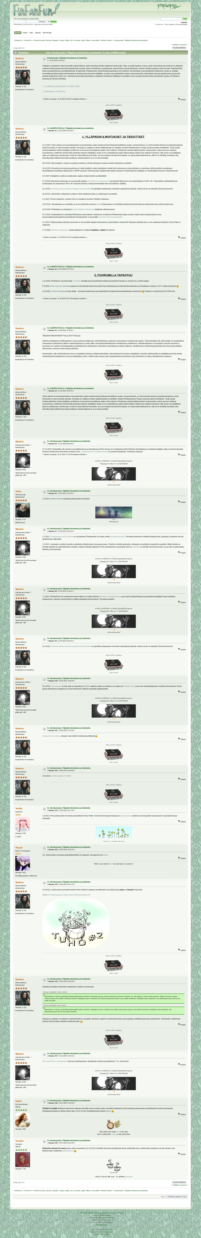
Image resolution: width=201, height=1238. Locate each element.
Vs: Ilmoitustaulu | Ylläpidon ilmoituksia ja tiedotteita (68, 441)
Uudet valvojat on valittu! (61, 776)
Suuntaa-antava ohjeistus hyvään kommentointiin (71, 189)
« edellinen (175, 45)
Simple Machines (104, 1213)
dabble (113, 105)
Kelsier (109, 40)
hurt (111, 864)
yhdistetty (136, 547)
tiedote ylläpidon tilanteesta (83, 209)
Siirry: (163, 1197)
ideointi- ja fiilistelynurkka (110, 597)
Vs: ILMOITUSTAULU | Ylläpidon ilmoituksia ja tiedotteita (70, 128)
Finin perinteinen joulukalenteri (54, 1061)
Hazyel (18, 847)
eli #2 (66, 895)
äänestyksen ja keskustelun (98, 181)
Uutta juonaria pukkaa (51, 736)
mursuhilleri (95, 40)
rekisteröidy (34, 19)
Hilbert (88, 40)
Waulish (19, 441)
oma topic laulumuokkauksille (110, 217)
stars (118, 1132)
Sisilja (67, 40)
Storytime (128, 1176)
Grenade (77, 40)
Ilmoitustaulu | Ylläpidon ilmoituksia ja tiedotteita (67, 58)
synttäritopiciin (68, 1151)
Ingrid (83, 40)
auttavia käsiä (125, 816)
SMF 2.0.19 (83, 1213)
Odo (71, 40)
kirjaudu (25, 19)
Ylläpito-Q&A (129, 686)
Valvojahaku (56, 686)
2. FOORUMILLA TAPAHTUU (53, 92)
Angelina (55, 40)
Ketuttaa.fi (107, 1232)
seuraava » (184, 45)
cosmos (113, 1134)
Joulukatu (77, 281)
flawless (19, 58)
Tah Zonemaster (105, 1215)
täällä (99, 204)
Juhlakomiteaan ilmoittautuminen (94, 452)
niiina (18, 491)
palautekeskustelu (117, 537)
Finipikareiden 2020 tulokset (61, 537)
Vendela (103, 40)
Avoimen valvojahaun (60, 230)
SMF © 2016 (93, 1213)
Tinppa (61, 40)
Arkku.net (109, 1229)
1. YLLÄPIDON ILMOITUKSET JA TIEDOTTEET (61, 86)
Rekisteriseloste (101, 1225)
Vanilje (18, 808)
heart (109, 841)
